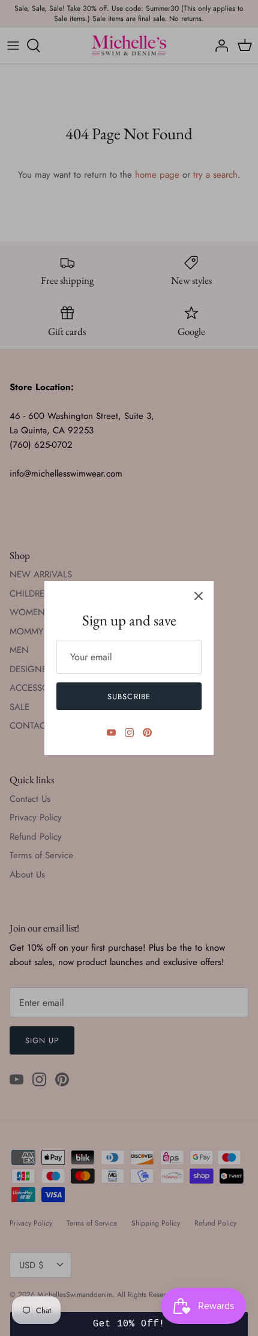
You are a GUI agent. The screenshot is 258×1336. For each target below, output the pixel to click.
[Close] (198, 596)
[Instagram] (129, 732)
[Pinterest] (147, 732)
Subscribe (128, 696)
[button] (129, 1324)
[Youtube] (111, 732)
